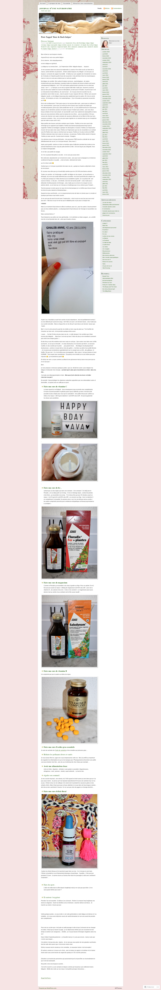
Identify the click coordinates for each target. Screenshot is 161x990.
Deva (74, 43)
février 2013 (106, 143)
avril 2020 (105, 54)
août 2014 (105, 105)
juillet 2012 (105, 158)
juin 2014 (105, 109)
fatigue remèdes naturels (64, 45)
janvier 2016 (106, 79)
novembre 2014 (107, 98)
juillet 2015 (105, 83)
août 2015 (105, 81)
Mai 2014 (105, 111)
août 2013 (105, 130)
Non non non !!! (107, 259)
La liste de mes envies (108, 236)
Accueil (43, 3)
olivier (69, 46)
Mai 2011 (105, 188)
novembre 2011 (107, 175)
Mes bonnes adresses (108, 255)
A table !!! (105, 223)
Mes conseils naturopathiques (110, 257)
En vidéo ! (105, 232)
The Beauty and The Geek (110, 286)
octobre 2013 (106, 126)
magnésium (53, 46)
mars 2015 (105, 90)
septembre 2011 (107, 179)
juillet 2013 (105, 132)
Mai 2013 (105, 136)
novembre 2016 (107, 68)
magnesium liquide (62, 46)
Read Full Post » (46, 978)
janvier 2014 (106, 120)
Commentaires (117, 8)
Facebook (66, 3)
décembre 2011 (107, 173)
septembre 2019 (107, 62)
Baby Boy (105, 225)
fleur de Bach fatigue (92, 45)
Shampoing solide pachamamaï (111, 204)
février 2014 (106, 117)
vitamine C (54, 48)
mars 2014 (105, 115)
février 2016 (106, 77)
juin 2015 (105, 85)
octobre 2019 (106, 60)
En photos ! (106, 229)
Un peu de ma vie (57, 43)
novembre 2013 (107, 124)
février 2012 (106, 168)
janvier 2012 (106, 171)
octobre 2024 (106, 51)
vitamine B (90, 46)
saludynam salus (82, 46)
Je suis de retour (107, 202)
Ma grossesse (106, 251)
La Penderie (106, 240)
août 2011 (105, 181)
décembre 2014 (107, 96)
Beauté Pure (106, 276)
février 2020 (106, 56)
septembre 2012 (107, 154)
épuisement (69, 43)
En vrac (105, 234)
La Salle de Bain (107, 242)
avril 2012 (105, 164)
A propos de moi (54, 3)
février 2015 (106, 92)
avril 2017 (105, 66)
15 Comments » (70, 48)
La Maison (105, 238)
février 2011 (106, 194)
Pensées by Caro (107, 282)
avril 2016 (105, 73)
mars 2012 (105, 166)
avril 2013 (105, 139)
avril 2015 (105, 88)
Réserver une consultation (83, 3)
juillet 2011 (105, 183)
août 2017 (105, 64)
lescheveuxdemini (107, 280)
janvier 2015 (106, 94)
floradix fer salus (45, 46)
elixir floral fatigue (81, 43)
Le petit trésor (106, 244)
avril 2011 (105, 190)
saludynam (74, 46)
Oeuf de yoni (106, 215)
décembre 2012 (107, 147)
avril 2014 (105, 113)
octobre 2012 (106, 151)
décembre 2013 (107, 122)
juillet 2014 (105, 107)
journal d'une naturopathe (55, 8)
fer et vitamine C (76, 45)
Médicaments (106, 253)
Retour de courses (107, 261)
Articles (107, 8)
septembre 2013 (107, 128)
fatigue (88, 43)
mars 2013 (105, 141)
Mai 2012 (105, 162)
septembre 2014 (107, 102)
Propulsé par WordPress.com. (48, 988)
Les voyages (106, 248)
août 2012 (105, 156)
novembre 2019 (107, 58)
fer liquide (83, 45)
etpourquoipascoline (108, 278)
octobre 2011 (106, 177)
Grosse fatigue (47, 41)
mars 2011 (105, 192)
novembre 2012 (107, 149)
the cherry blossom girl (109, 289)
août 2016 (105, 71)
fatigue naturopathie (52, 45)
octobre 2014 (106, 100)
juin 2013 (105, 134)
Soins (104, 263)
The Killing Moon (107, 291)
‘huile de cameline (60, 750)
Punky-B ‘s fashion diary (109, 284)
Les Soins (49, 43)
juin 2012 (105, 160)
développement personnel (109, 227)
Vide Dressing (106, 268)
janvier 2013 (106, 145)
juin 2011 (105, 185)
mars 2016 (105, 75)
